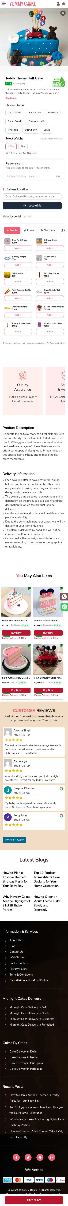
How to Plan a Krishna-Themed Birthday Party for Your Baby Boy (34, 1098)
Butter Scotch (14, 121)
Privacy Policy (18, 969)
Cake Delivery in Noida (23, 1057)
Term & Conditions (21, 974)
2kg (23, 146)
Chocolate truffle (36, 121)
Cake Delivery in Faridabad (26, 1068)
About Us (15, 940)
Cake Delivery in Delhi (23, 1051)
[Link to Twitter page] (28, 1158)
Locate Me (34, 205)
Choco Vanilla (14, 112)
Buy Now (16, 633)
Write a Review (14, 840)
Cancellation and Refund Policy (29, 980)
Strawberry (31, 130)
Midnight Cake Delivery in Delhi (29, 1007)
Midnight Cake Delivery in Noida (29, 1013)
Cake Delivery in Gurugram (26, 1063)
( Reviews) (19, 83)
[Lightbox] (63, 13)
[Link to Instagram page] (51, 1158)
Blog (12, 946)
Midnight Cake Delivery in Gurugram (32, 1019)
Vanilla (47, 130)
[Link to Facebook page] (16, 1158)
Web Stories (17, 957)
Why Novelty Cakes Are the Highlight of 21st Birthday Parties (37, 1122)
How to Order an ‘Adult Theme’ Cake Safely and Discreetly (36, 1134)
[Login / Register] (58, 4)
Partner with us (19, 963)
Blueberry (53, 112)
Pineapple (13, 130)
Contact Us (16, 951)
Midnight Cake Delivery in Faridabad (32, 1024)
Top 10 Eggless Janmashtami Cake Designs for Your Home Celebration (36, 1110)
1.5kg (11, 146)
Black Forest (34, 112)
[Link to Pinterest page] (39, 1158)
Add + (18, 248)
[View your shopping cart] (63, 3)
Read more (11, 98)
